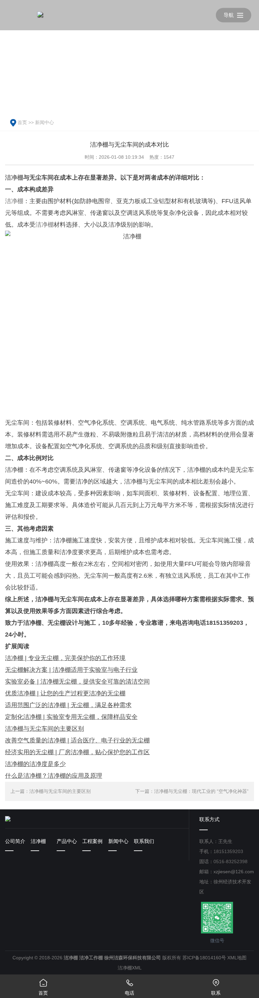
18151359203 (228, 851)
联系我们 (144, 841)
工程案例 (92, 841)
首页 (22, 122)
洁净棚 (14, 177)
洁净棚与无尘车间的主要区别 (60, 791)
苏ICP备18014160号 (204, 957)
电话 (129, 987)
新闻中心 (44, 122)
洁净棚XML (130, 967)
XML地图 (237, 957)
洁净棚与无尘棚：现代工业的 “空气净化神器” (201, 791)
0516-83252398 (230, 861)
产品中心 (67, 841)
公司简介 (15, 841)
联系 (216, 987)
